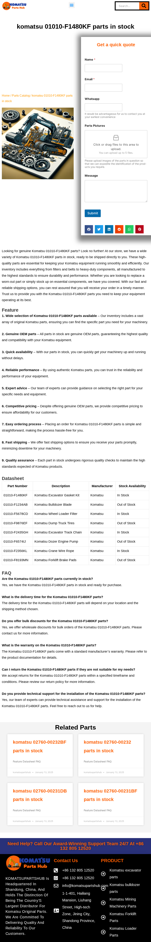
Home (6, 95)
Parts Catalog (21, 95)
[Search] (143, 6)
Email (90, 79)
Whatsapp (92, 99)
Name (90, 59)
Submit (92, 213)
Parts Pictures (95, 125)
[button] (72, 5)
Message (91, 175)
